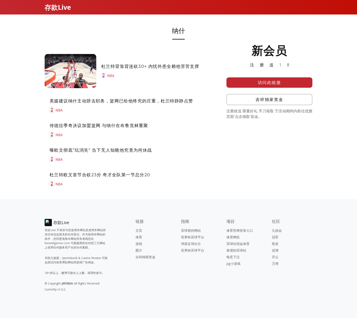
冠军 (275, 237)
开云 (275, 257)
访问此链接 (269, 82)
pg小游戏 (233, 263)
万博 (275, 263)
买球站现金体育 (238, 243)
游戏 (139, 243)
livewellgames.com (57, 243)
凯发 (275, 243)
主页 (139, 230)
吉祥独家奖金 (269, 99)
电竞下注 (233, 257)
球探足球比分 (191, 243)
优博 (275, 250)
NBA (110, 75)
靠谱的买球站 (236, 250)
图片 (139, 250)
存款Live (58, 7)
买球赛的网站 (191, 230)
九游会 (277, 230)
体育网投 (233, 237)
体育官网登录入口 (239, 230)
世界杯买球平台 (192, 237)
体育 (139, 237)
